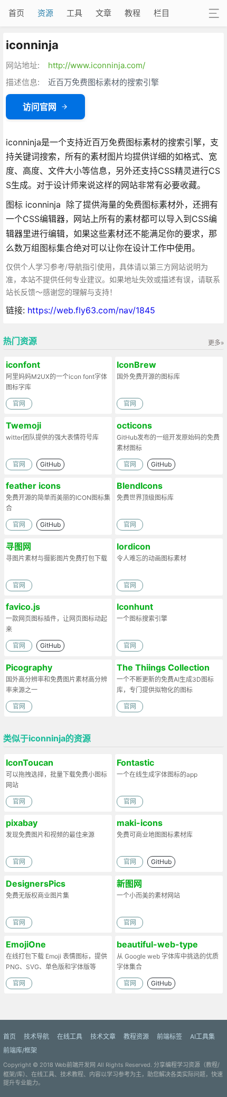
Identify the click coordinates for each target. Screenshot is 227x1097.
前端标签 (169, 1036)
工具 (74, 13)
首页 (16, 13)
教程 (132, 13)
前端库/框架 (20, 1050)
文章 (103, 13)
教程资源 (136, 1036)
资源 (45, 13)
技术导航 (36, 1036)
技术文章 (103, 1036)
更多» (216, 343)
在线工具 (69, 1036)
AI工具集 (202, 1036)
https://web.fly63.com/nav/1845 (91, 310)
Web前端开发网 (75, 1064)
